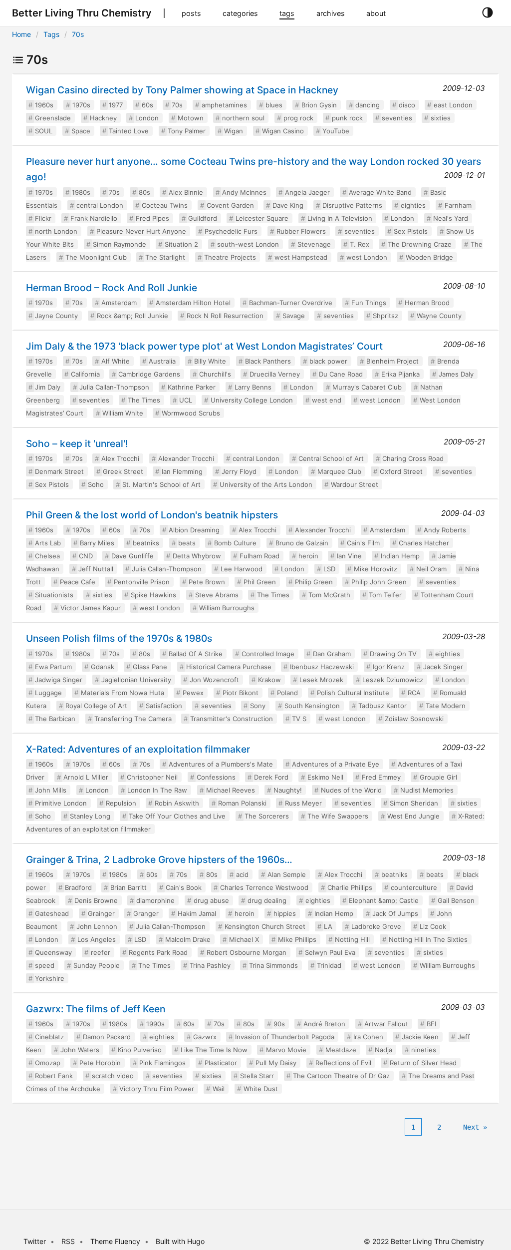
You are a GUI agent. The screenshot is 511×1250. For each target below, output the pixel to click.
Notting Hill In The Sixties (428, 939)
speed (44, 965)
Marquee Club (339, 471)
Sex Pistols (411, 231)
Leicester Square (262, 218)
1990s (155, 1024)
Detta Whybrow (197, 556)
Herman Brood (427, 303)
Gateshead (52, 913)
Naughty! (287, 790)
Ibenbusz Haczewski (322, 667)
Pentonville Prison (142, 582)
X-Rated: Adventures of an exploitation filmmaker (138, 749)
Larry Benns (253, 387)
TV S (299, 719)
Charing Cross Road (413, 458)
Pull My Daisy (276, 1063)
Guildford (202, 218)
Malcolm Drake (188, 939)
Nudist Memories (427, 790)
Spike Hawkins (153, 595)
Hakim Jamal (197, 913)
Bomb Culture (235, 543)
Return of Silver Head (423, 1063)
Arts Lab (48, 543)
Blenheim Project (392, 361)
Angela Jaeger (307, 192)
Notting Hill (352, 939)
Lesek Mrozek (321, 680)
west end (326, 400)
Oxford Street (401, 471)
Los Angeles (96, 939)
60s (147, 105)
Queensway (53, 952)
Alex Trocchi (120, 458)
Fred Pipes (152, 218)
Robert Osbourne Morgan (246, 952)
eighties (413, 205)
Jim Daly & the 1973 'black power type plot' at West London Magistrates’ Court (204, 346)
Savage (293, 316)
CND (86, 556)
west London (366, 257)
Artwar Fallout (386, 1024)
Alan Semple (286, 874)
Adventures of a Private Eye (335, 764)
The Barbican (55, 719)
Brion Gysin (319, 105)
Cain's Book (184, 887)
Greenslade (53, 118)
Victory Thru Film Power (156, 1089)
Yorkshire (49, 978)
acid (242, 874)
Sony (257, 706)
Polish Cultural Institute (353, 693)
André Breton (324, 1024)
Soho (96, 484)
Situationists (54, 595)
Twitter (34, 1241)
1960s (44, 105)
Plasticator (221, 1063)
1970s (81, 105)
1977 (116, 105)
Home (21, 34)
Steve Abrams (217, 595)
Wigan (233, 131)
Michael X (244, 939)
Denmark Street (59, 471)
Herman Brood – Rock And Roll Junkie (111, 288)
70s (78, 34)
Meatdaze (340, 1050)
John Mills (50, 790)
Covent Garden (230, 205)
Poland (287, 693)
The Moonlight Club (96, 257)
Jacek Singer (443, 667)
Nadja (383, 1050)
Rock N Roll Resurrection (225, 316)
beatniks (146, 543)
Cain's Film (363, 543)
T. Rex (359, 244)
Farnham (458, 205)
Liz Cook (433, 926)
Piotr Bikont (240, 693)
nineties (423, 1050)
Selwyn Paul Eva (330, 952)
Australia (162, 361)
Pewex (193, 693)
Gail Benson (456, 900)
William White (122, 413)
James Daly (456, 374)
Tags (51, 34)
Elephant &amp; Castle (384, 900)
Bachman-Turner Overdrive (290, 303)
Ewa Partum (53, 667)
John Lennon (96, 926)
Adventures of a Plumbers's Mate (221, 764)
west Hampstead (300, 257)
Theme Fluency (116, 1241)
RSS (68, 1241)
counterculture (414, 887)
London (147, 118)
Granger (146, 913)
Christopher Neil (152, 777)
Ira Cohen (368, 1037)
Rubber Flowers (301, 231)
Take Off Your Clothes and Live (177, 816)
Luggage (48, 693)
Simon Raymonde (119, 244)
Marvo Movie (286, 1050)
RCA (414, 693)
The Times (144, 400)
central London (99, 205)
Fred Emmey (381, 777)
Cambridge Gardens (149, 374)
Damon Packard (107, 1037)
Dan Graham (332, 654)
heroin (308, 556)
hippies (284, 913)
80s (144, 192)
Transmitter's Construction (231, 719)
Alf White (115, 361)
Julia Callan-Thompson (114, 387)
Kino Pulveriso (140, 1050)
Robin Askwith (177, 803)
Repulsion (121, 803)
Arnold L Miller (85, 777)
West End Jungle (413, 816)
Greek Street (123, 471)
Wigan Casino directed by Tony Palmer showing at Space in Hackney (182, 90)
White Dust (261, 1089)
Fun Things (368, 303)
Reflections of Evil (343, 1063)
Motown (191, 118)
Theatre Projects (230, 257)
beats (187, 543)
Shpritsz (385, 316)
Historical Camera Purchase (228, 667)
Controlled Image (268, 654)
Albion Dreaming (194, 530)
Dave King (287, 205)
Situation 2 (181, 244)
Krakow (269, 680)
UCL (185, 400)
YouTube (335, 131)
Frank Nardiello (93, 218)
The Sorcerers (267, 816)
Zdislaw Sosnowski (414, 719)
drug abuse (211, 900)
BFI (431, 1024)
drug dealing (267, 900)
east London (453, 105)
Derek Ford (271, 777)
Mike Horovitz (375, 569)
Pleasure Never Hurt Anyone (141, 231)
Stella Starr (257, 1076)
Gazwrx (205, 1037)
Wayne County (439, 316)
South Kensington (312, 706)
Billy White (210, 361)
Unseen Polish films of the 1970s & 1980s (119, 638)
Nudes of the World (351, 790)
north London (56, 231)
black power (328, 361)
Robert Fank (54, 1076)
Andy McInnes (244, 192)
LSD (329, 569)
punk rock (347, 118)
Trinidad (329, 965)
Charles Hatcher (424, 543)
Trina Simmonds (273, 965)
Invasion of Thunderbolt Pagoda (284, 1037)
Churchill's (215, 374)
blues (273, 105)
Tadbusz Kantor (382, 706)
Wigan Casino (283, 131)
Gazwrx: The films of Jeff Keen (95, 1009)
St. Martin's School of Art (161, 484)
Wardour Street (354, 484)
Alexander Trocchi (186, 458)
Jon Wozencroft (214, 680)
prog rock (298, 118)
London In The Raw (157, 790)
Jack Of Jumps (395, 913)
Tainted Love (129, 131)
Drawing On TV (393, 654)
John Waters (79, 1050)
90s (279, 1024)
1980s (81, 192)
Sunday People (96, 965)
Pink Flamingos (162, 1063)
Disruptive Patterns (352, 205)
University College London (252, 400)
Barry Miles (97, 543)
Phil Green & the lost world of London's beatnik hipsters (152, 515)
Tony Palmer (187, 131)
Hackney (103, 118)
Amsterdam (119, 303)
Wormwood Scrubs (191, 413)
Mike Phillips (297, 939)
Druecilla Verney (275, 374)
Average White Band (380, 192)
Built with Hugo (180, 1241)
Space (80, 131)
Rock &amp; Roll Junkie (132, 316)
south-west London (248, 244)
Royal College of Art (96, 706)
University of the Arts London (266, 484)
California (85, 374)
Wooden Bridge (429, 257)
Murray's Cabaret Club (367, 387)
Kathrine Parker (192, 387)
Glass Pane (150, 667)
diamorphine (155, 900)
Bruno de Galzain (301, 543)
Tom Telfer (385, 595)
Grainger (101, 913)
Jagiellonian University (136, 680)
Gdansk (102, 667)
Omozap (47, 1063)
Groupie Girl (438, 777)
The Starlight (165, 257)
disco (407, 105)
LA (328, 926)
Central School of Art (331, 458)
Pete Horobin (100, 1063)
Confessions (216, 777)
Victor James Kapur (90, 608)
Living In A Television (339, 218)
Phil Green (260, 582)
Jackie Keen (420, 1037)
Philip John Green (379, 582)
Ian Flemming (182, 471)
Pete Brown (207, 582)
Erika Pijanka (400, 374)
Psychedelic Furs (231, 231)
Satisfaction (164, 706)
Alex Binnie (186, 192)
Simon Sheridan (414, 803)
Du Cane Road (341, 374)
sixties (441, 118)
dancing (367, 105)
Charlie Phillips (349, 887)
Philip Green (314, 582)
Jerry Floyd (239, 471)
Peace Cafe (77, 582)
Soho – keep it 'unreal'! (77, 443)
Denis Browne (96, 900)
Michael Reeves (230, 790)
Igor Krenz (389, 667)
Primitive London (61, 803)
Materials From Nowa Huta (122, 693)
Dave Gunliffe (132, 556)
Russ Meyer (303, 803)
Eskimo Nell (325, 777)
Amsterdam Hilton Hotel (193, 303)
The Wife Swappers (337, 816)
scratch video (113, 1076)
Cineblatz (49, 1037)
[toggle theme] (487, 12)
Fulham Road (259, 556)
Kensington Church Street (265, 926)
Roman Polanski (242, 803)
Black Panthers (268, 361)
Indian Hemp (400, 556)
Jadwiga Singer (58, 680)
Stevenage (314, 244)
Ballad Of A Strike (196, 654)
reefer (100, 952)
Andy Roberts (445, 530)
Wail (219, 1089)
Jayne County (56, 316)
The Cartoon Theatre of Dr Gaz (341, 1076)
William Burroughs (227, 608)
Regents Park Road (158, 952)
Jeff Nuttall (95, 569)
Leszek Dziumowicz (392, 680)
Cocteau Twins (165, 205)
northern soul (243, 118)
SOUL (43, 131)
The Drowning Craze (420, 244)
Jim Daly (47, 387)
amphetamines (224, 105)
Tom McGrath (329, 595)
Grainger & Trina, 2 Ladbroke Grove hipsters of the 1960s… (159, 859)
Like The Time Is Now (214, 1050)
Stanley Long (90, 816)
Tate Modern (446, 706)
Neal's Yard (450, 218)
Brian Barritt (128, 887)
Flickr (43, 218)
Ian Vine (349, 556)
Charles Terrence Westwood (264, 887)
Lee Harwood (241, 569)
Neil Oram (431, 569)
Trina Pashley (210, 965)
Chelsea (47, 556)
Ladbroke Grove (376, 926)
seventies (397, 118)
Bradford (78, 887)
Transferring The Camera (133, 719)
